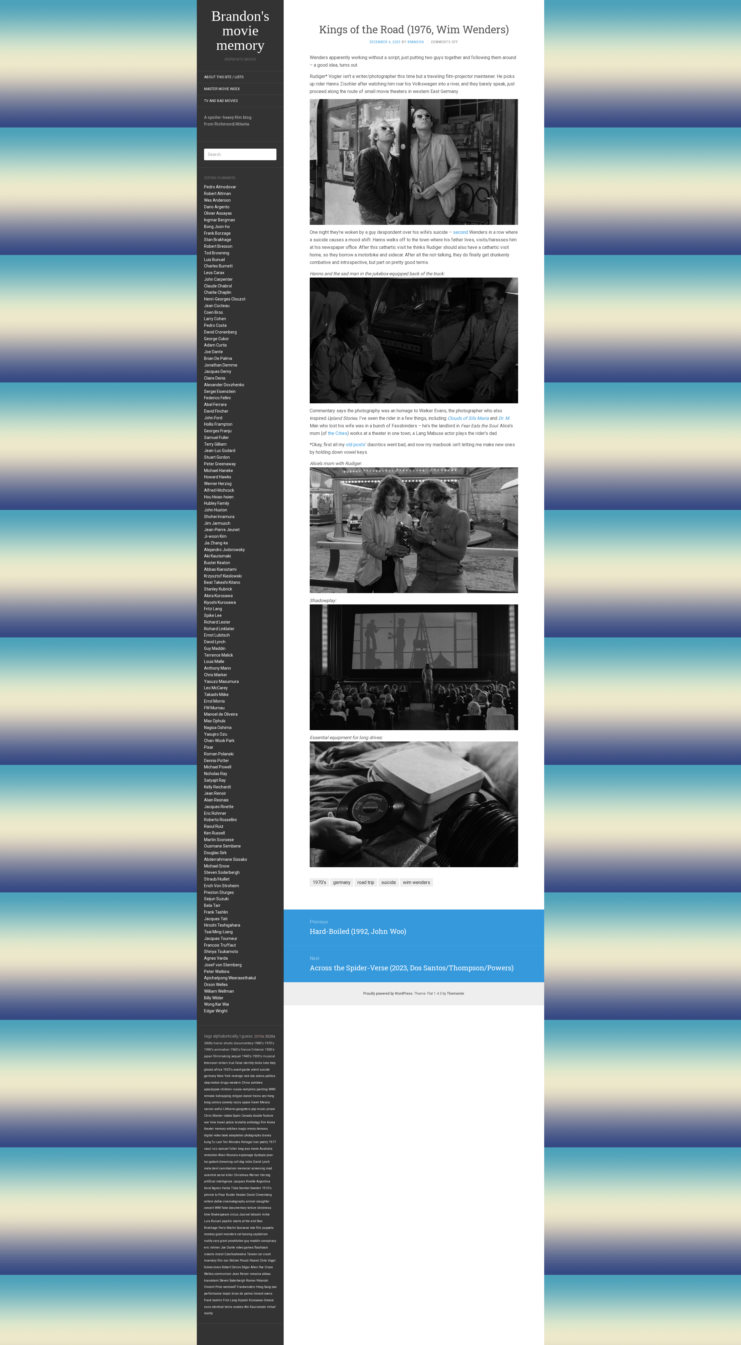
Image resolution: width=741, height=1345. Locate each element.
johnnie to (210, 1195)
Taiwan (252, 1254)
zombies (257, 1083)
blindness (264, 1208)
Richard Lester (217, 622)
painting (262, 1089)
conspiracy (268, 1241)
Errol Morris (214, 701)
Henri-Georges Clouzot (224, 299)
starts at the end (244, 1221)
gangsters (243, 1109)
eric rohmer (212, 1247)
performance (213, 1293)
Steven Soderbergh (222, 872)
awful (218, 1109)
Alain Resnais (216, 800)
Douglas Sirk (215, 852)
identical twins (222, 1307)
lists (266, 1063)
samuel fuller (227, 1149)
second (460, 232)
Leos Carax (214, 272)
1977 (272, 1142)
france (245, 1049)
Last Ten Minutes (228, 1142)
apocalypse (212, 1089)
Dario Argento (217, 207)
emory (251, 1129)
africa (218, 1069)
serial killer (225, 1175)
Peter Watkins (217, 971)
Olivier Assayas (218, 213)
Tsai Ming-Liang (218, 932)
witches (232, 1129)
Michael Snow (217, 866)
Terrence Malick (218, 655)
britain (223, 1063)
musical (269, 1056)
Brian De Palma (218, 358)
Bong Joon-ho (217, 226)
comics (216, 1102)
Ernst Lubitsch (217, 635)
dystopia (260, 1155)
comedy (227, 1102)
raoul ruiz (210, 1149)
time (207, 1214)
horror (218, 1043)
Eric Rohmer (215, 813)
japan (208, 1056)
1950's (269, 1049)
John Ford (213, 417)
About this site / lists (223, 77)
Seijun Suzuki (216, 898)
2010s (259, 1036)
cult (236, 1162)
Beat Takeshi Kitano (222, 582)
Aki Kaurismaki (217, 556)
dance (247, 1096)
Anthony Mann (217, 668)
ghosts (208, 1069)
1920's (228, 1069)
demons (262, 1129)
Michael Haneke (218, 470)
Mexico (265, 1102)
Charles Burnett (218, 266)
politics (270, 1076)
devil (215, 1168)
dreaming (226, 1162)
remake (209, 1096)
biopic (227, 1293)
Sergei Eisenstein (220, 391)
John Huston (215, 510)
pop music (258, 1109)
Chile (263, 1260)
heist (207, 1188)
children (226, 1089)
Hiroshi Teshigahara (222, 925)
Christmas (241, 1175)
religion (237, 1096)
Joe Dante (213, 351)
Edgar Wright (216, 1011)
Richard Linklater (219, 628)
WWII (272, 1089)
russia (237, 1089)
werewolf (229, 1287)
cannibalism (227, 1168)
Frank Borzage (217, 233)
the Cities (337, 433)
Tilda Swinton (240, 1188)
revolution (210, 1155)
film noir (223, 1260)
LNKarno (229, 1109)
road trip (365, 882)
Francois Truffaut (220, 945)
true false (236, 1063)
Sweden (255, 1188)
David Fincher (216, 411)
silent (255, 1069)
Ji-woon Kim (215, 536)
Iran (256, 1142)
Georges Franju (218, 431)
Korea (271, 1122)
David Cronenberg (220, 332)
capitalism (260, 1234)
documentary (243, 1043)
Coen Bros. (214, 312)
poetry (264, 1142)
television (211, 1063)
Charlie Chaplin (217, 292)
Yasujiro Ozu (215, 734)
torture (251, 1208)
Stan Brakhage (217, 239)
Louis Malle (214, 661)
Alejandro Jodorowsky (224, 549)
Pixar (208, 747)
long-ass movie (248, 1149)
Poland (254, 1260)
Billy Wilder (213, 998)
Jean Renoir (215, 793)
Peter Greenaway (220, 464)
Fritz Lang (213, 608)
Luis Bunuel (214, 259)
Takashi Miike (216, 694)
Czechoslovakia (235, 1254)
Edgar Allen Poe (253, 1267)
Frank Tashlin (216, 912)
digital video (212, 1135)
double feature (263, 1116)
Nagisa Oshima (218, 727)
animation (222, 1049)
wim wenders (416, 882)
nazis (237, 1102)
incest (219, 1254)
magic (242, 1129)
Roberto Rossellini (220, 819)
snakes (238, 1307)
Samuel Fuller (216, 437)
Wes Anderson (217, 200)
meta (207, 1168)
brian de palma (242, 1293)
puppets (268, 1228)
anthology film (256, 1122)
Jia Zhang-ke (216, 543)
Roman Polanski (219, 754)
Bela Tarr (212, 905)
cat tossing (244, 1234)
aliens (260, 1076)
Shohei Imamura (219, 516)
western (235, 1083)
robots (228, 1116)
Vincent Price (213, 1287)
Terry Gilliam (215, 444)
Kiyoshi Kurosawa (220, 602)
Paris (222, 1228)
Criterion (257, 1049)
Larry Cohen (215, 318)
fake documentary (234, 1208)
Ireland (258, 1293)
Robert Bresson (218, 246)
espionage (246, 1155)
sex (264, 1096)
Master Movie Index (222, 89)
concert (209, 1208)
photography (252, 1135)
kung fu (209, 1142)
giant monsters (226, 1234)
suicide (265, 1069)
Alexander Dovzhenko (224, 384)
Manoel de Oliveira (221, 714)
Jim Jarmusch (217, 523)
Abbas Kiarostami (220, 569)
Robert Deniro (231, 1267)
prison (270, 1109)
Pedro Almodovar (220, 187)
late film (255, 1228)
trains (257, 1096)
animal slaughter (257, 1201)
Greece (269, 1300)
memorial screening (251, 1168)
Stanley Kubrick (218, 589)
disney (266, 1135)
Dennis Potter (216, 760)
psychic (227, 1221)
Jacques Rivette (219, 806)
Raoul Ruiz (213, 826)
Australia (266, 1149)
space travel (250, 1102)
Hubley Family (216, 503)
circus (234, 1214)
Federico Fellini (217, 398)
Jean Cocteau (217, 305)
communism (222, 1274)
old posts (355, 444)
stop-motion (212, 1083)
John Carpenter (218, 279)
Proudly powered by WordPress (387, 994)
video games (245, 1247)
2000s (208, 1043)
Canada (246, 1116)
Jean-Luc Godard (219, 450)
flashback (261, 1247)
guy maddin (252, 1241)
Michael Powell (217, 767)
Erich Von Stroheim (221, 885)
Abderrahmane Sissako (225, 859)
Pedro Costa (215, 325)
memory (220, 1129)
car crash (264, 1254)
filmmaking (221, 1056)
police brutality (236, 1122)
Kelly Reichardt (217, 787)
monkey (209, 1234)
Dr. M (503, 418)
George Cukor (216, 338)
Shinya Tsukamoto (221, 951)
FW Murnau (214, 708)
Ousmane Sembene (222, 846)
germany (210, 1076)
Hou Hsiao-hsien (219, 497)
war (206, 1122)
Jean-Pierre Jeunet (222, 529)
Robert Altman (217, 193)
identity (248, 1063)
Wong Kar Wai (216, 1004)
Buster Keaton (217, 562)
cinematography (234, 1201)
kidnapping (223, 1096)
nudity (208, 1241)
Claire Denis (214, 378)
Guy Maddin (214, 648)
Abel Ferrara (215, 404)
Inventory (210, 1260)
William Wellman (219, 991)
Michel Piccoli (239, 1260)
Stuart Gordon (217, 457)
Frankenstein (246, 1287)
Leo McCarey (216, 688)
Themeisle (455, 994)
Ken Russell (214, 833)
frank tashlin (213, 1300)
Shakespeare (220, 1214)
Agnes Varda (216, 958)
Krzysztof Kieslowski (223, 576)
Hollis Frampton (218, 424)
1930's (257, 1056)
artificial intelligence (218, 1181)
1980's (259, 1043)
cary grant (220, 1241)
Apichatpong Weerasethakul (230, 978)
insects (209, 1254)
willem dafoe (213, 1201)
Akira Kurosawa (218, 595)
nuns (207, 1307)
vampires (249, 1089)
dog (241, 1162)
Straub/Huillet (217, 879)
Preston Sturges (219, 892)
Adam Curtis (215, 345)
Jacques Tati (216, 918)
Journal (244, 1214)
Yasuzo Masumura (221, 681)
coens (268, 1293)
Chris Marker (215, 674)
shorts (228, 1043)
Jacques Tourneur (220, 938)
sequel (236, 1056)
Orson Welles (216, 984)
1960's (235, 1049)
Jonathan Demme (220, 365)
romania (255, 1274)
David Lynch (214, 641)
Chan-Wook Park (219, 740)
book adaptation (232, 1135)
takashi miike (260, 1214)
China (246, 1083)
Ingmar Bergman (219, 220)
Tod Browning (216, 253)
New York (224, 1076)
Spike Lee (213, 615)
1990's (209, 1049)
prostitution (235, 1241)
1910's (267, 1188)
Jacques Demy (217, 371)
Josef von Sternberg (223, 965)
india (248, 1162)
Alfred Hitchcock (219, 490)
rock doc (249, 1076)
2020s (270, 1036)
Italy (273, 1063)
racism (209, 1109)
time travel (217, 1122)
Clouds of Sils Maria (468, 418)
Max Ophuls (214, 721)
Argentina (263, 1181)
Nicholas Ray (215, 773)
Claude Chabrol (218, 286)
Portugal (246, 1142)
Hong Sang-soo (266, 1287)
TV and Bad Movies (221, 101)
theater (209, 1129)
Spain (237, 1116)
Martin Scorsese (219, 839)
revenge (237, 1076)
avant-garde (242, 1069)
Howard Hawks (217, 477)
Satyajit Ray (215, 780)
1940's (247, 1056)
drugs (225, 1083)
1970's (269, 1043)
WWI (218, 1208)
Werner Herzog (218, 483)
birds (258, 1063)
